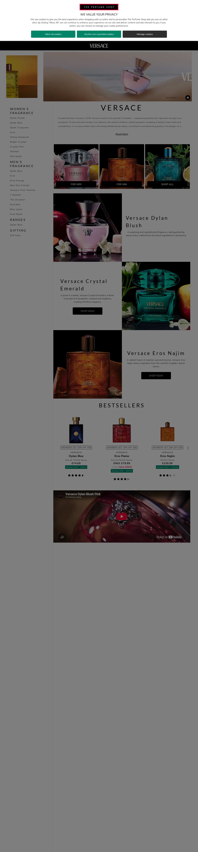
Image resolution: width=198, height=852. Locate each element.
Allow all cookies (53, 34)
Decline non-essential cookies (99, 34)
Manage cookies (145, 34)
